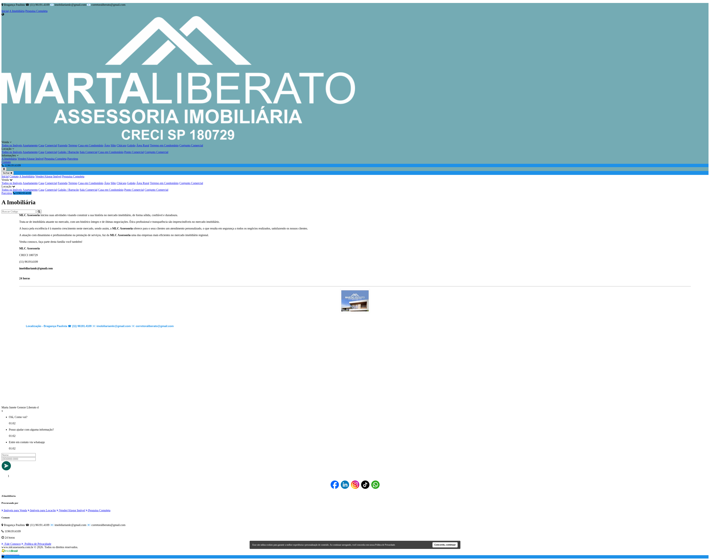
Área (107, 145)
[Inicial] (178, 138)
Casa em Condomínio (90, 145)
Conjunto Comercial (191, 145)
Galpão (131, 145)
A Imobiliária (17, 11)
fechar (6, 173)
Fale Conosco (12, 543)
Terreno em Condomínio (164, 145)
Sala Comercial (88, 152)
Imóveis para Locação (42, 510)
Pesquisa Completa (36, 11)
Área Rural (142, 145)
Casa (41, 145)
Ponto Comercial (134, 152)
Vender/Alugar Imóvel (31, 158)
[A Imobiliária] (355, 310)
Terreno (72, 145)
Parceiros (72, 158)
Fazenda (62, 145)
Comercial (51, 145)
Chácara (121, 145)
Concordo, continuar (445, 545)
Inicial (5, 11)
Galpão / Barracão (68, 152)
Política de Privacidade (37, 543)
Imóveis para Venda (15, 510)
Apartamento (30, 145)
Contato (6, 162)
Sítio (113, 145)
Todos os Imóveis (11, 145)
